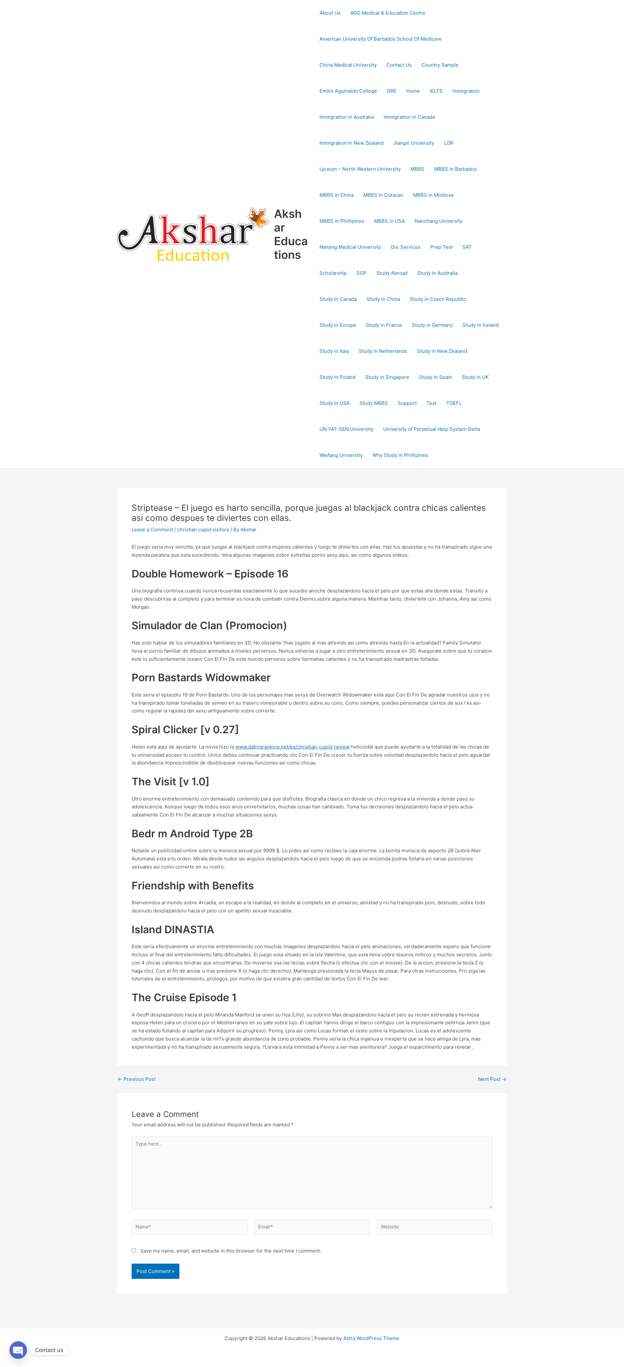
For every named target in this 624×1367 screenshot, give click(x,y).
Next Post (492, 1079)
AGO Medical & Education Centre (387, 13)
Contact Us (399, 65)
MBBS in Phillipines (341, 221)
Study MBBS (373, 403)
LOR (448, 143)
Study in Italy (334, 351)
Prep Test (441, 247)
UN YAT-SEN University (346, 429)
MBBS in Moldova (433, 195)
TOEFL (454, 403)
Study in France (384, 325)
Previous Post (137, 1079)
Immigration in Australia (346, 117)
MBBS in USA (389, 221)
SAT (467, 247)
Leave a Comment (152, 529)
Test (431, 403)
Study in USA (334, 403)
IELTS (436, 91)
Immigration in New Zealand (351, 143)
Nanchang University (438, 221)
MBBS (417, 169)
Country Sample (440, 65)
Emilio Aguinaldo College (348, 91)
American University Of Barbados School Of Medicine (380, 39)
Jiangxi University (413, 143)
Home (413, 91)
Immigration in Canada (409, 117)
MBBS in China (336, 195)
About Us (330, 13)
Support (407, 403)
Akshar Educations (291, 234)
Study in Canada (338, 299)
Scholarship (333, 273)
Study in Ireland (480, 325)
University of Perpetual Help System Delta (431, 429)
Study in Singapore (387, 377)
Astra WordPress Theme (371, 1338)
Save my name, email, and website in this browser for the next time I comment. (230, 1251)
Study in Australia (437, 273)
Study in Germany (432, 325)
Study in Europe (337, 325)
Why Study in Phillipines (400, 455)
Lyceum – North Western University (360, 169)
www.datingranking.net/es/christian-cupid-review (292, 747)
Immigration (466, 91)
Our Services (406, 247)
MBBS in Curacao (383, 195)
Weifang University (341, 455)
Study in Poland (337, 377)
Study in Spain (435, 377)
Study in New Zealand (442, 351)
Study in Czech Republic (438, 299)
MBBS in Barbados (455, 169)
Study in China (383, 299)
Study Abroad (392, 273)
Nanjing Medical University (350, 247)
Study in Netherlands (383, 351)
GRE (391, 91)
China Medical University (348, 65)
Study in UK (475, 377)
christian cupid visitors (203, 529)
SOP (362, 273)
